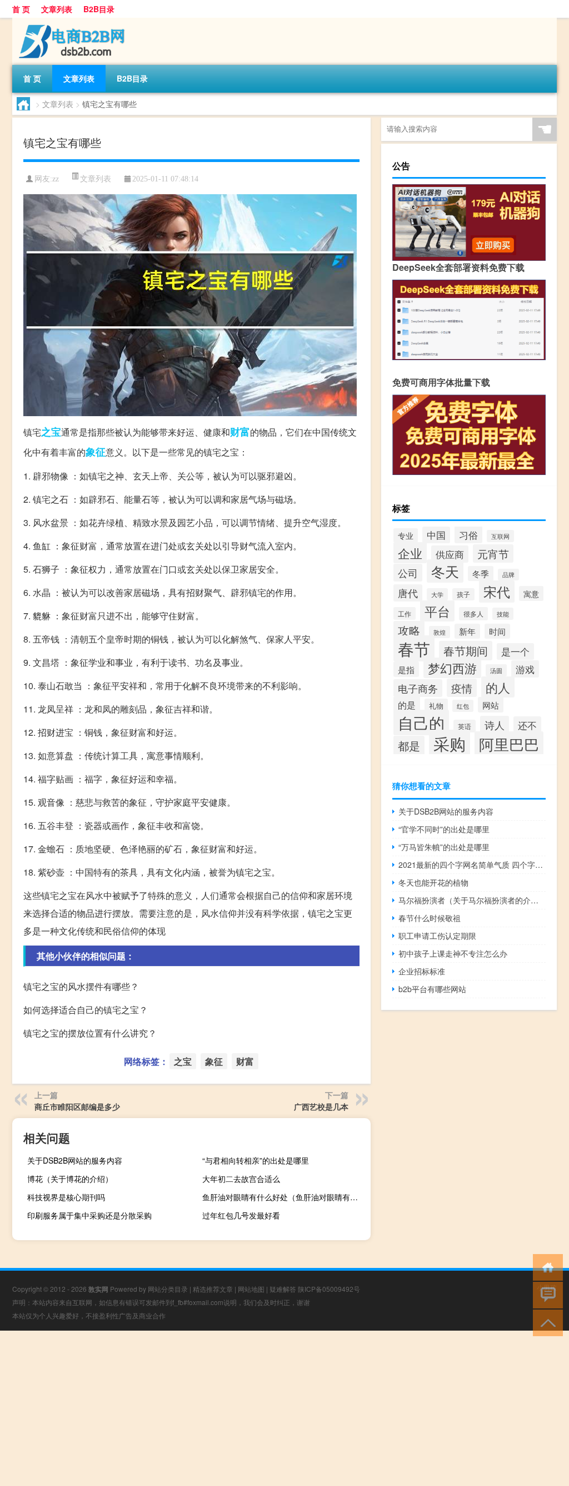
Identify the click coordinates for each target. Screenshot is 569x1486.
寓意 (531, 593)
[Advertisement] (284, 1408)
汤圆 (496, 670)
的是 (407, 704)
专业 (405, 535)
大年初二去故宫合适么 (241, 1178)
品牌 (508, 574)
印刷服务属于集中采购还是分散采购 (89, 1215)
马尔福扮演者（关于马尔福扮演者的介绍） (472, 900)
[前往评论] (545, 1294)
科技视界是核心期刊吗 (66, 1196)
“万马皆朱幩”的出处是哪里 (444, 846)
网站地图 (251, 1288)
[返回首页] (545, 1266)
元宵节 (493, 553)
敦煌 (439, 632)
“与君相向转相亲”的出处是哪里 (255, 1160)
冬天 (445, 571)
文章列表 (56, 8)
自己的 (421, 722)
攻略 (409, 630)
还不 (527, 725)
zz (55, 179)
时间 (497, 631)
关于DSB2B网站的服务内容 (74, 1160)
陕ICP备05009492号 (329, 1288)
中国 (436, 535)
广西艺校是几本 (321, 1106)
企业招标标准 (421, 971)
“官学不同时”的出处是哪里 (444, 829)
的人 (498, 687)
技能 (503, 613)
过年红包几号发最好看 (241, 1215)
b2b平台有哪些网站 (432, 988)
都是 (409, 745)
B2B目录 (98, 8)
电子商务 (418, 688)
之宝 (51, 431)
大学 (437, 594)
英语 (464, 726)
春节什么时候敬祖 (429, 917)
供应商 (450, 554)
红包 (463, 705)
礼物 (436, 705)
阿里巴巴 (509, 744)
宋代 (496, 591)
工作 (404, 613)
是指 (406, 669)
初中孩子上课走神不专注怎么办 (452, 953)
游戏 (525, 669)
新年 (467, 631)
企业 (410, 553)
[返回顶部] (545, 1322)
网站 (490, 705)
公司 (408, 572)
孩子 (463, 594)
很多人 (473, 614)
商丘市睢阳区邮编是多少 (77, 1106)
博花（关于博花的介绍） (70, 1178)
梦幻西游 (452, 667)
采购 (449, 743)
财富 (240, 431)
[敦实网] (70, 21)
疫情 (461, 687)
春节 (414, 648)
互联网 (500, 536)
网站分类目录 (168, 1288)
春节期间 (465, 651)
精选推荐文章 (213, 1288)
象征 (96, 451)
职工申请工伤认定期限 (437, 935)
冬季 (480, 573)
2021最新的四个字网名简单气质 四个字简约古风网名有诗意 (472, 864)
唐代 (408, 593)
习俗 (468, 535)
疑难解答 (282, 1288)
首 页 (21, 8)
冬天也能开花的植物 (433, 882)
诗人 (495, 724)
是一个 (515, 651)
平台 (437, 611)
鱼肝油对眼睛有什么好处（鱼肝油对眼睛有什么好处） (285, 1196)
